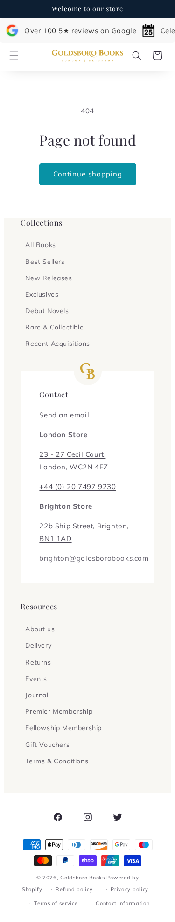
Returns (38, 662)
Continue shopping (87, 173)
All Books (40, 245)
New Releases (48, 278)
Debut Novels (47, 311)
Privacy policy (129, 889)
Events (36, 678)
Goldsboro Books (82, 877)
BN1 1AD (55, 538)
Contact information (122, 903)
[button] (14, 55)
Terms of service (55, 903)
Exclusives (41, 294)
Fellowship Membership (63, 728)
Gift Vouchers (47, 744)
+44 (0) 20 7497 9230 (77, 486)
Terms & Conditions (56, 761)
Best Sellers (44, 261)
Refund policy (74, 889)
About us (40, 629)
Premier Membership (58, 711)
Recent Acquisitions (57, 343)
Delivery (38, 645)
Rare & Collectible (54, 327)
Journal (36, 695)
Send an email (64, 414)
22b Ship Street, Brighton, (84, 525)
